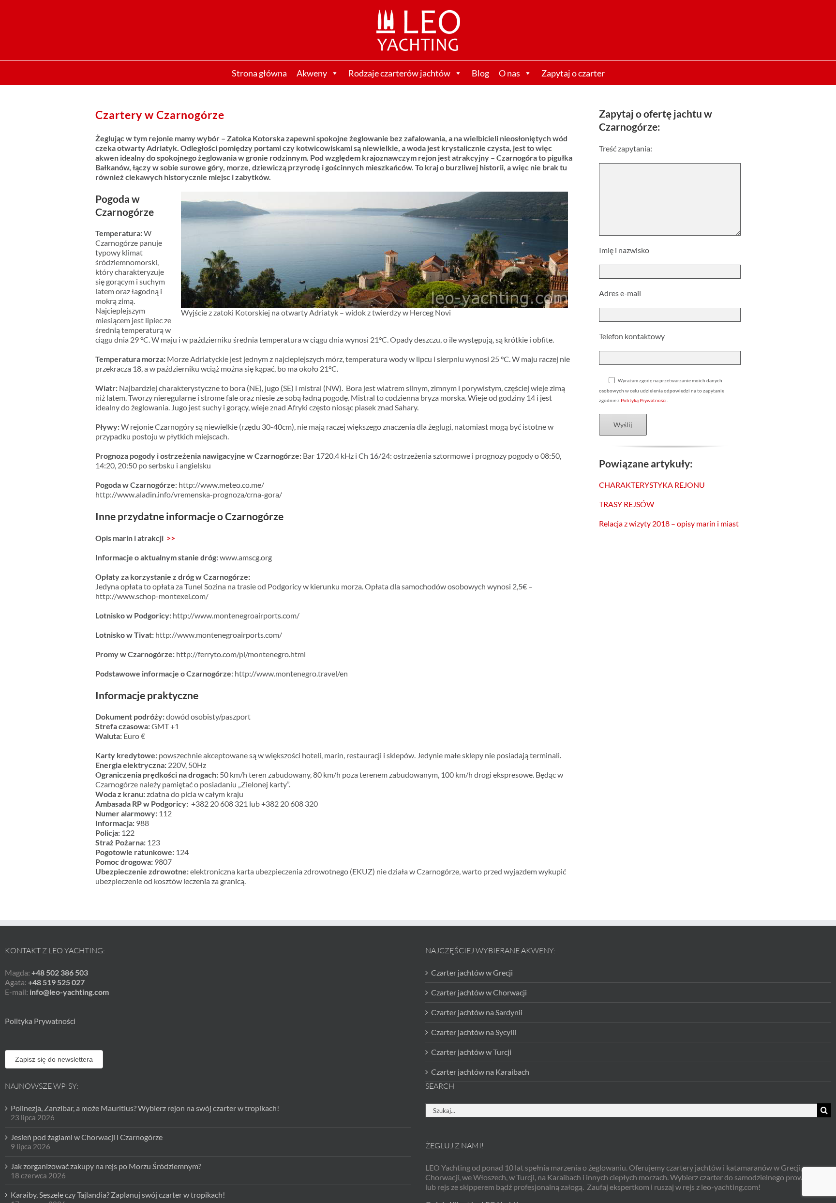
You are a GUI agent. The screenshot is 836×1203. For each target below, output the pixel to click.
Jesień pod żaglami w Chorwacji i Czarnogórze (87, 1137)
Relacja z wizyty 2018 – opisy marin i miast (669, 523)
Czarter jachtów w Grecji (472, 972)
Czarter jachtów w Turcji (471, 1051)
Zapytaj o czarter (573, 73)
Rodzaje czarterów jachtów (399, 73)
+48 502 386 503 (59, 972)
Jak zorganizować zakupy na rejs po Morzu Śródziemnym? (106, 1166)
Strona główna (259, 73)
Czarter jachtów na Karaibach (480, 1071)
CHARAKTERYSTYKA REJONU (652, 484)
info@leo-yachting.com (69, 991)
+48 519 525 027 (56, 982)
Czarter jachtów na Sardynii (476, 1012)
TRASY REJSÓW (626, 504)
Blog (480, 73)
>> (170, 537)
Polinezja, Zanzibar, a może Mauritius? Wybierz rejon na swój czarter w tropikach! (145, 1108)
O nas (509, 73)
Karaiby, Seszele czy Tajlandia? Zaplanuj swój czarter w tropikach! (118, 1194)
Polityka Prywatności (40, 1020)
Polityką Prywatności (644, 400)
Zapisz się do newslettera (54, 1059)
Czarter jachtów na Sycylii (473, 1032)
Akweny (312, 73)
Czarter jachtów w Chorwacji (479, 992)
